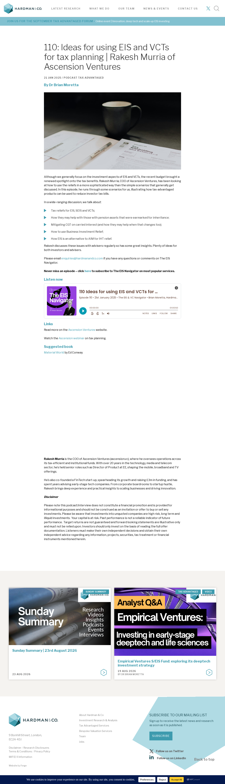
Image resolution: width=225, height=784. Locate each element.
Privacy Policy (42, 751)
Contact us (188, 8)
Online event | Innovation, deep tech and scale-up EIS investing (133, 21)
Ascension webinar (71, 338)
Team (82, 736)
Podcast (70, 77)
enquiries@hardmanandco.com (82, 258)
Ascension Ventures (81, 330)
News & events (156, 8)
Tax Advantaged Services (94, 725)
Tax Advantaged (91, 77)
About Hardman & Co (91, 714)
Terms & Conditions (20, 751)
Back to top (204, 759)
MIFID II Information (20, 756)
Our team (126, 8)
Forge (24, 765)
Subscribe (161, 736)
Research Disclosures (36, 747)
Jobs (81, 741)
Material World (54, 352)
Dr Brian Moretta (64, 85)
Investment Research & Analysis (98, 720)
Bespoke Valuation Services (95, 730)
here (88, 271)
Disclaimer (15, 747)
